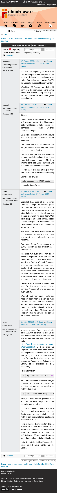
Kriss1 (5, 191)
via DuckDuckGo (49, 31)
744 (11, 70)
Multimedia (28, 39)
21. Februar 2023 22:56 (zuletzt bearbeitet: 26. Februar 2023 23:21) (35, 194)
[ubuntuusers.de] (17, 14)
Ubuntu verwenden (15, 39)
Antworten (9, 55)
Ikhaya (31, 22)
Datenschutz (18, 481)
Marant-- (6, 61)
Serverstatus (38, 481)
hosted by (5, 2)
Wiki (23, 22)
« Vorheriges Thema (30, 461)
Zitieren (49, 61)
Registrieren (51, 5)
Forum (14, 22)
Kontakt (10, 481)
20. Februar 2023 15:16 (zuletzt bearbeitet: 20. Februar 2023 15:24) (35, 107)
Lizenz (3, 481)
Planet (39, 22)
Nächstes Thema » (47, 461)
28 (11, 204)
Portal (5, 22)
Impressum (28, 481)
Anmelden (41, 5)
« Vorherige (29, 49)
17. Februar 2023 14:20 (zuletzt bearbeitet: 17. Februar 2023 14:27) (35, 63)
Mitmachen (50, 22)
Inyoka (12, 471)
